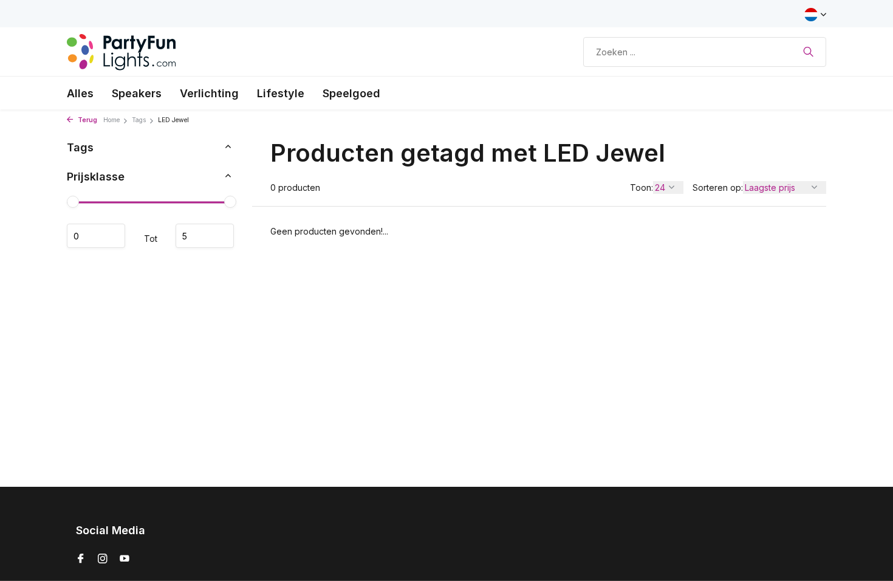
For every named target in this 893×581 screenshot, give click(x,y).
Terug (86, 120)
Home (111, 120)
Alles (80, 93)
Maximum (205, 236)
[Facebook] (81, 559)
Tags (139, 120)
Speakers (137, 93)
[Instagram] (103, 559)
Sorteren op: (718, 187)
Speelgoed (351, 93)
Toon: (641, 187)
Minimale (96, 236)
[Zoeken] (808, 52)
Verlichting (209, 93)
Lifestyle (280, 93)
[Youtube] (124, 559)
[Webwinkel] (121, 51)
